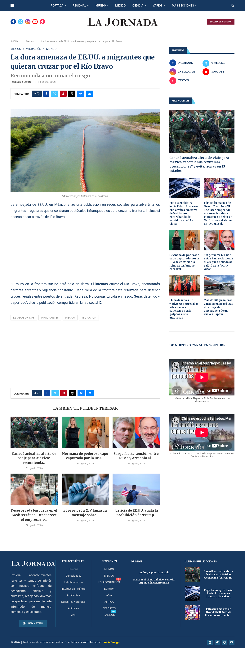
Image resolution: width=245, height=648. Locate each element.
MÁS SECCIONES (183, 5)
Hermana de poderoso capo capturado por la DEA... (85, 456)
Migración (89, 317)
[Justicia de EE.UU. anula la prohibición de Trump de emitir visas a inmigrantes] (136, 489)
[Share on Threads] (71, 94)
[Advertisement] (85, 250)
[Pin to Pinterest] (63, 94)
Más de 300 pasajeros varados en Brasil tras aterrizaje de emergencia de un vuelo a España (218, 307)
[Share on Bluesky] (80, 94)
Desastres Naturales (73, 601)
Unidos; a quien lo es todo (154, 572)
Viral (73, 614)
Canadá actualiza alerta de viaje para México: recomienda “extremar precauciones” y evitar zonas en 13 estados (199, 164)
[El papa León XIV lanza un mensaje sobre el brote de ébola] (85, 489)
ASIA (109, 595)
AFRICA (109, 601)
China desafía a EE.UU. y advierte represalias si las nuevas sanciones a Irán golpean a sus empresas (183, 309)
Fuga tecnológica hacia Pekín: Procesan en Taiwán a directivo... (218, 593)
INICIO (14, 41)
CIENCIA (137, 5)
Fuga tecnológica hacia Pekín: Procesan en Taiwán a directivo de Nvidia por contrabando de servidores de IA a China (183, 213)
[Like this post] (38, 94)
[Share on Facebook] (46, 94)
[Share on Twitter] (54, 94)
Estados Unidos (23, 317)
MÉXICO (120, 5)
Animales (73, 608)
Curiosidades (73, 575)
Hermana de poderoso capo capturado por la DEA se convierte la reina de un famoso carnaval (184, 262)
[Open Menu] (12, 5)
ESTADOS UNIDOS (109, 582)
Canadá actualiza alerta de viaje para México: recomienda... (34, 458)
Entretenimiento (73, 582)
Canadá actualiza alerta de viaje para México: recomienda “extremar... (218, 574)
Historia (73, 569)
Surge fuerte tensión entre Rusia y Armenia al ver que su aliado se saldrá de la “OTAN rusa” (218, 262)
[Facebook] (13, 21)
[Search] (232, 5)
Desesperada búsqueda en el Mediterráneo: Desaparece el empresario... (34, 515)
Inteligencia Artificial (73, 588)
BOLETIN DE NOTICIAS (221, 22)
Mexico (70, 317)
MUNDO (101, 5)
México (30, 41)
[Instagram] (27, 21)
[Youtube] (35, 21)
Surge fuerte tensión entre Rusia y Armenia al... (136, 456)
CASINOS (109, 614)
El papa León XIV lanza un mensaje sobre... (85, 512)
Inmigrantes (50, 317)
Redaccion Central (21, 81)
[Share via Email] (89, 94)
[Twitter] (20, 21)
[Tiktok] (42, 21)
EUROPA (109, 588)
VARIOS (158, 5)
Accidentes (73, 595)
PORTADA (57, 5)
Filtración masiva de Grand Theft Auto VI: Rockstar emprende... (218, 612)
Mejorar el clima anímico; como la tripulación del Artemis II (154, 581)
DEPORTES (109, 608)
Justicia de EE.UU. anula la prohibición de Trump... (136, 512)
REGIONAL (79, 5)
